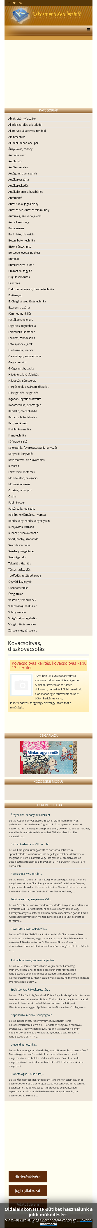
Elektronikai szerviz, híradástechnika (31, 289)
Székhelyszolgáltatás (21, 551)
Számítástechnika (19, 545)
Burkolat (13, 258)
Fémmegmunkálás (20, 313)
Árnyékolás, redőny (20, 149)
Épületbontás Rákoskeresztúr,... (30, 989)
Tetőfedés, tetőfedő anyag (24, 575)
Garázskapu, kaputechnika (25, 356)
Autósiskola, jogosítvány (23, 204)
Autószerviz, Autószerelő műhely (28, 210)
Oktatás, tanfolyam (20, 490)
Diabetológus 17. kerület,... (27, 1074)
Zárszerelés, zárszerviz (22, 630)
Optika (12, 496)
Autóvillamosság (18, 222)
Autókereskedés (18, 185)
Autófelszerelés (18, 167)
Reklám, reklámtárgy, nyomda (27, 514)
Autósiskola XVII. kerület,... (27, 873)
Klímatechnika (17, 435)
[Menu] (87, 30)
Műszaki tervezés (19, 484)
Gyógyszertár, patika (21, 368)
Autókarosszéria (18, 179)
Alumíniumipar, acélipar (23, 143)
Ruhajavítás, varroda (21, 527)
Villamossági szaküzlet (22, 606)
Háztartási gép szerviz (22, 380)
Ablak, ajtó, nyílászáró (22, 118)
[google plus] (20, 3)
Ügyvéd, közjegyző (20, 581)
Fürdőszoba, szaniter (21, 350)
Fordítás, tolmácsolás (21, 338)
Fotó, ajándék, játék (20, 344)
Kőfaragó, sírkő (17, 441)
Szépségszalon (17, 557)
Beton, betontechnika (21, 240)
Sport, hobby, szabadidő (23, 539)
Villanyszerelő (17, 612)
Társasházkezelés (19, 569)
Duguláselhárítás (19, 277)
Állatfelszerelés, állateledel (25, 124)
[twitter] (14, 3)
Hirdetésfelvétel (27, 1176)
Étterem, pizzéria (19, 307)
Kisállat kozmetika (19, 429)
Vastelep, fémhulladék (22, 600)
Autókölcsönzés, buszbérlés (25, 191)
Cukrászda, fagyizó (20, 271)
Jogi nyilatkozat (27, 1190)
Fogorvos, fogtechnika (22, 325)
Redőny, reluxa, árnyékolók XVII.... (31, 899)
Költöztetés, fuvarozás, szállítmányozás (33, 447)
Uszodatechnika (18, 588)
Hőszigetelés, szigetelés (23, 393)
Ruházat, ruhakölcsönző (23, 533)
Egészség (14, 283)
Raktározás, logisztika (21, 508)
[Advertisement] (48, 74)
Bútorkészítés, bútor (21, 265)
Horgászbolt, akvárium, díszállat (28, 386)
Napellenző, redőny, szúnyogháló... (32, 1015)
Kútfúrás (13, 466)
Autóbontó (14, 161)
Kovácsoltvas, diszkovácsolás (26, 460)
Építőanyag (15, 295)
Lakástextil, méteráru (21, 472)
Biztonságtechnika (19, 246)
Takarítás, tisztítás (19, 563)
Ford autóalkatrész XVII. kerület (30, 844)
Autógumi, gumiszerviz (22, 173)
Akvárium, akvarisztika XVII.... (29, 928)
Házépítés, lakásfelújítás (23, 374)
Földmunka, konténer (21, 332)
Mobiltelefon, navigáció (22, 478)
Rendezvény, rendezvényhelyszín (29, 520)
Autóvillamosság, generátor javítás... (33, 960)
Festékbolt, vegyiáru (20, 319)
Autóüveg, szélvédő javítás (25, 216)
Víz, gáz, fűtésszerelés (22, 624)
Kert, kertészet (17, 423)
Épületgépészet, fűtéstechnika (27, 301)
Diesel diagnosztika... (24, 1044)
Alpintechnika (16, 137)
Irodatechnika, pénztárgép (24, 405)
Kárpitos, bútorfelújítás (22, 417)
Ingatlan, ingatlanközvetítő (24, 399)
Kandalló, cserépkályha (22, 411)
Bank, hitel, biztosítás (21, 234)
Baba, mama (16, 228)
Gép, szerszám (17, 362)
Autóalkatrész (17, 155)
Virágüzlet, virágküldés (22, 618)
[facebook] (9, 3)
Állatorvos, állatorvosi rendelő (27, 130)
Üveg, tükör (15, 594)
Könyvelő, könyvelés (20, 453)
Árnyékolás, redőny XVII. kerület (30, 815)
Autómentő (15, 198)
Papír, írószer (16, 502)
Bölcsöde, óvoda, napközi (24, 252)
